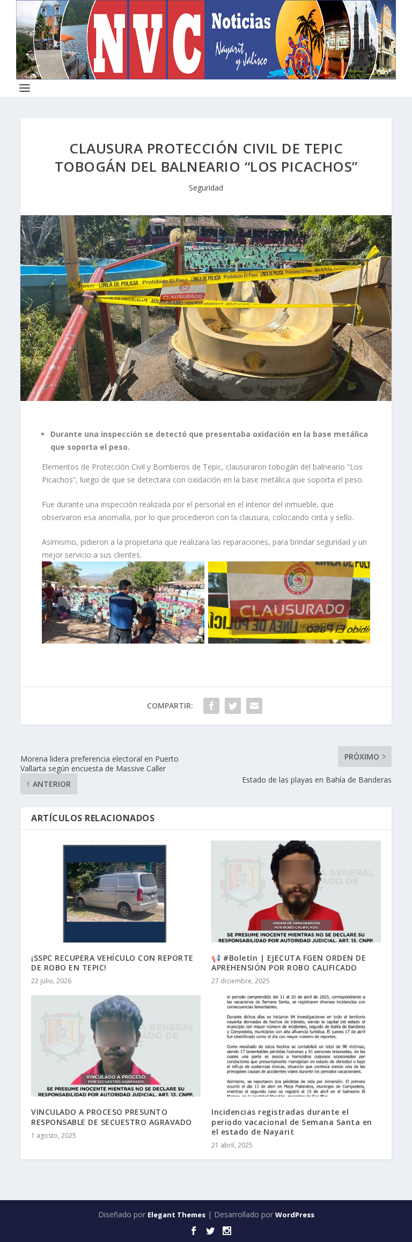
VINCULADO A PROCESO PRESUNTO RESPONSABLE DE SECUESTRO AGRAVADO (111, 1117)
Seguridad (206, 187)
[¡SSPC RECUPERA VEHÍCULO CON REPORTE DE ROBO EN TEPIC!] (116, 891)
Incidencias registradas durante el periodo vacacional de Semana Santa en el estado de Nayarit (291, 1121)
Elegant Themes (176, 1214)
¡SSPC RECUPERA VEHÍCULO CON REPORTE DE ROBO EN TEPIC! (112, 963)
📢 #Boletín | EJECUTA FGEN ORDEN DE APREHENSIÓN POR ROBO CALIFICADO (288, 963)
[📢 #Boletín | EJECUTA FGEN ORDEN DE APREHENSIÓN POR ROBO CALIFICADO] (296, 891)
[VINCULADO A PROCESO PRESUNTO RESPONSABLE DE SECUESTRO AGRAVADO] (116, 1046)
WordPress (294, 1214)
